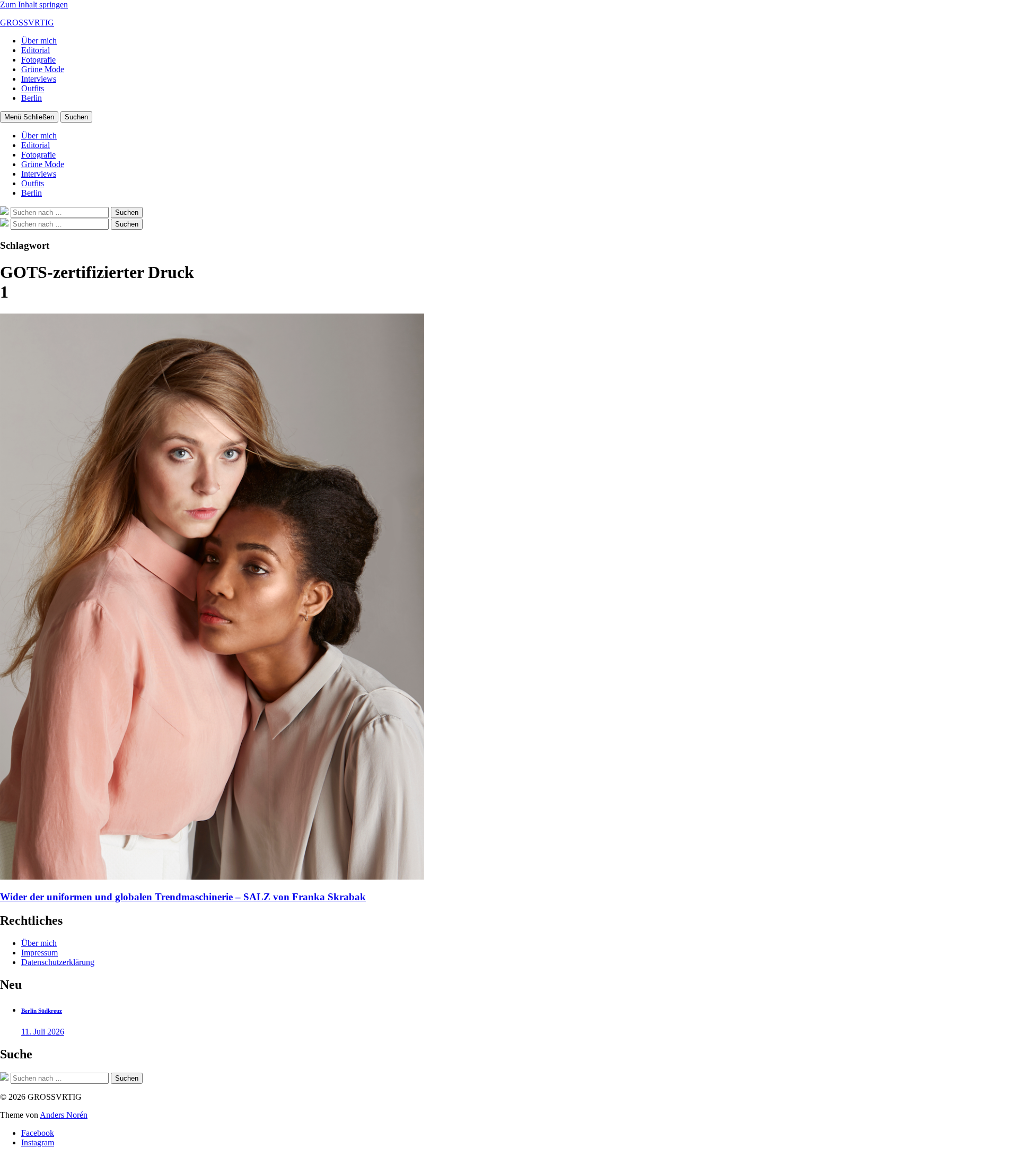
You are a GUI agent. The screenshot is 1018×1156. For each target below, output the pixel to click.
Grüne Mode (42, 69)
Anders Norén (63, 1114)
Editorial (35, 50)
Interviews (38, 78)
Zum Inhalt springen (34, 4)
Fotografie (38, 59)
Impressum (39, 952)
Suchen (76, 117)
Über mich (39, 40)
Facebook (37, 1132)
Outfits (32, 88)
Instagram (37, 1142)
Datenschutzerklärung (57, 962)
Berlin (31, 97)
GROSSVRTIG (27, 22)
